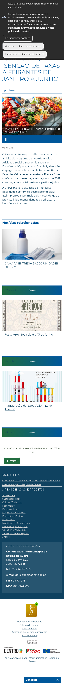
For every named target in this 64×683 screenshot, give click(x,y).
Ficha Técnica (29, 628)
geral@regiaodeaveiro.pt (30, 574)
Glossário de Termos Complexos (29, 632)
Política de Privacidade (29, 621)
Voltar (14, 461)
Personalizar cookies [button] (17, 38)
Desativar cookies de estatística (24, 54)
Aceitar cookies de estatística (23, 46)
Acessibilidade (29, 635)
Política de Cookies (29, 625)
